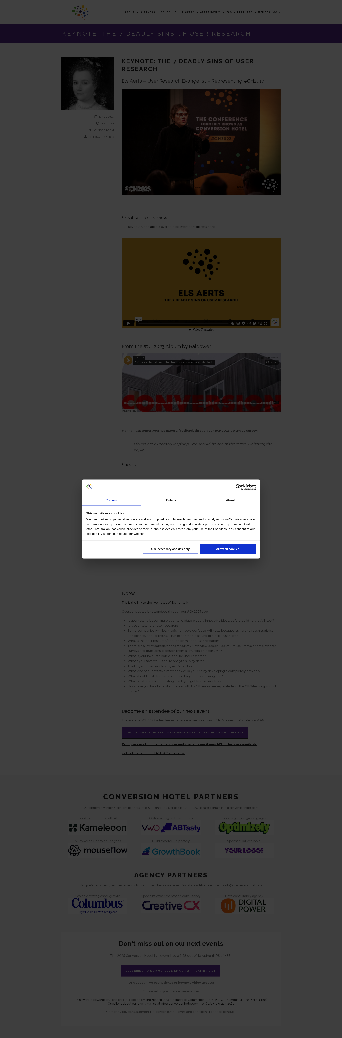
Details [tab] (171, 500)
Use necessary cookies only (170, 548)
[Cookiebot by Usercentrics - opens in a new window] (238, 487)
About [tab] (230, 500)
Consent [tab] (112, 500)
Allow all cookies (227, 548)
